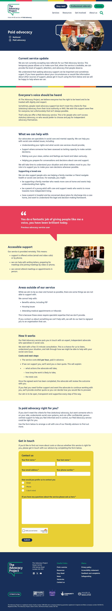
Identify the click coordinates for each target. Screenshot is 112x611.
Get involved (80, 13)
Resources (67, 13)
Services (55, 13)
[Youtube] (40, 573)
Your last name (63, 460)
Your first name (29, 460)
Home (10, 17)
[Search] (101, 13)
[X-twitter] (37, 573)
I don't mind (31, 491)
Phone (29, 487)
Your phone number (65, 470)
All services (17, 17)
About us (93, 13)
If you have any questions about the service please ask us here (49, 497)
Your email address (30, 470)
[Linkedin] (33, 573)
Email (29, 483)
